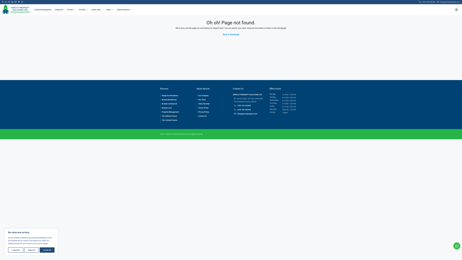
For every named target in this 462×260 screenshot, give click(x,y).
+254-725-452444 (244, 106)
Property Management (42, 10)
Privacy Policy (203, 112)
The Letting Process (169, 120)
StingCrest (59, 10)
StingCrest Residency (170, 96)
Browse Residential (169, 100)
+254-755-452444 (244, 110)
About (108, 10)
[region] (31, 241)
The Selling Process (169, 116)
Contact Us (202, 116)
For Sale (70, 10)
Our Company (203, 96)
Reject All (31, 250)
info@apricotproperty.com (247, 114)
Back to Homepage (231, 34)
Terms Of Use (203, 108)
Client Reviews (204, 104)
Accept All (47, 250)
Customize (16, 250)
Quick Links (96, 10)
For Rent (82, 10)
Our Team (202, 100)
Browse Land (167, 108)
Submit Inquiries (123, 10)
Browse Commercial (169, 104)
